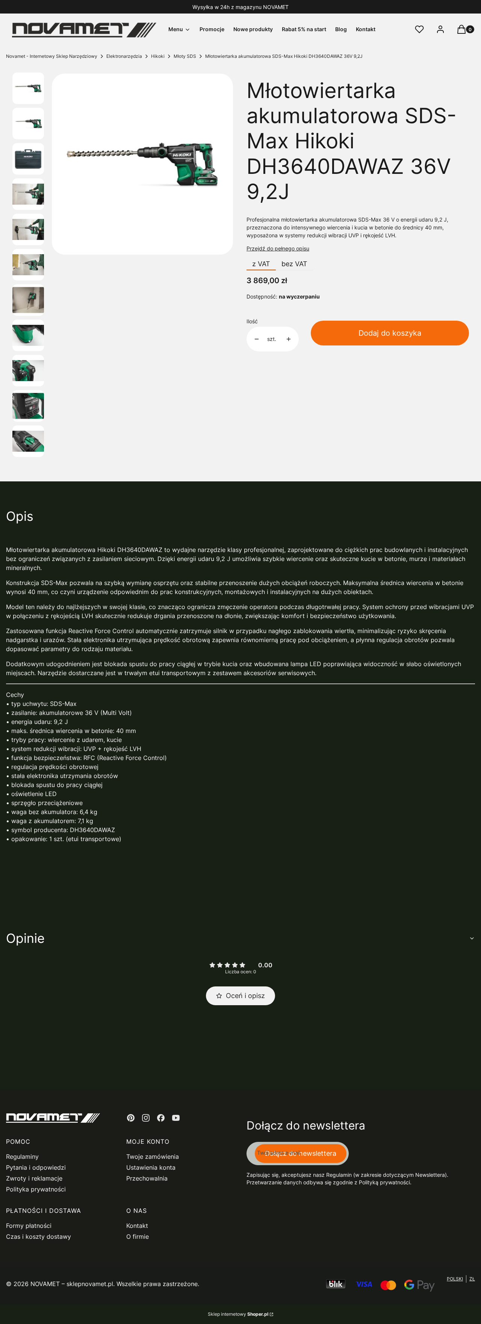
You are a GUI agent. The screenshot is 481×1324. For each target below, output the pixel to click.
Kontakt (137, 1225)
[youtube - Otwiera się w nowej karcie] (175, 1117)
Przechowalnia (147, 1178)
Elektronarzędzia (124, 56)
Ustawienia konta (150, 1167)
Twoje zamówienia (152, 1156)
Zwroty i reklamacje (34, 1178)
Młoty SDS (185, 56)
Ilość (252, 321)
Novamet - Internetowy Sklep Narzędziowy (51, 56)
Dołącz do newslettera (300, 1153)
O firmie (137, 1236)
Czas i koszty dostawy (38, 1236)
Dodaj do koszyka (389, 333)
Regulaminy (22, 1156)
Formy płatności (28, 1225)
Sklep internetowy (238, 1314)
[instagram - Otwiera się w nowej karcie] (145, 1117)
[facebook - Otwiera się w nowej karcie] (160, 1117)
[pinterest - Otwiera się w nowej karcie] (130, 1117)
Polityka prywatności (36, 1189)
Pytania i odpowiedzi (36, 1167)
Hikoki (158, 56)
